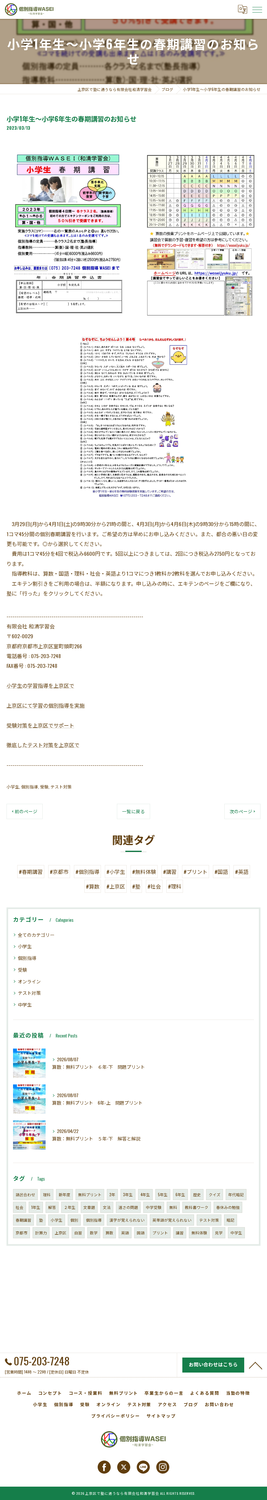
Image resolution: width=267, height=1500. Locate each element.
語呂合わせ (25, 1194)
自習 (78, 1232)
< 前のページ (24, 811)
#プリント (195, 871)
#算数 (92, 886)
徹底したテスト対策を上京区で (43, 745)
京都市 (21, 1232)
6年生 (180, 1194)
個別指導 (29, 787)
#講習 (169, 871)
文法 (107, 1207)
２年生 (70, 1207)
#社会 (154, 886)
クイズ (214, 1194)
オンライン (29, 981)
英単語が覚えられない (171, 1220)
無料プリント (90, 1194)
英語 (125, 1232)
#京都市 (59, 871)
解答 (52, 1207)
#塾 (136, 886)
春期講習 (23, 1220)
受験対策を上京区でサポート (40, 725)
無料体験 (199, 1232)
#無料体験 (144, 871)
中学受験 (154, 1207)
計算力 (41, 1232)
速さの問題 (128, 1207)
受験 (44, 787)
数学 (94, 1232)
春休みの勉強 (228, 1207)
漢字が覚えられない (127, 1220)
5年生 (163, 1194)
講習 (180, 1232)
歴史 (197, 1194)
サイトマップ (161, 1415)
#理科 (174, 886)
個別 (74, 1220)
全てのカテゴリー (36, 934)
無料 (173, 1207)
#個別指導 (87, 871)
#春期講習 (31, 871)
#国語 (221, 871)
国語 (141, 1232)
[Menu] (256, 9)
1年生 (35, 1207)
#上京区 (115, 886)
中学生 (25, 1004)
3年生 (128, 1194)
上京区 (60, 1232)
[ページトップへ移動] (255, 1365)
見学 (219, 1232)
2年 (112, 1194)
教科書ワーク (196, 1207)
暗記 (230, 1220)
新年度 (64, 1194)
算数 (109, 1232)
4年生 (145, 1194)
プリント (160, 1232)
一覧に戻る (133, 811)
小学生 (13, 787)
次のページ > (242, 811)
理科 (47, 1194)
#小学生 (115, 871)
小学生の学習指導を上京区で (40, 685)
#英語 (241, 871)
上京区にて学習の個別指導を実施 (46, 705)
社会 (19, 1207)
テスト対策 (61, 787)
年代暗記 (236, 1194)
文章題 (89, 1207)
